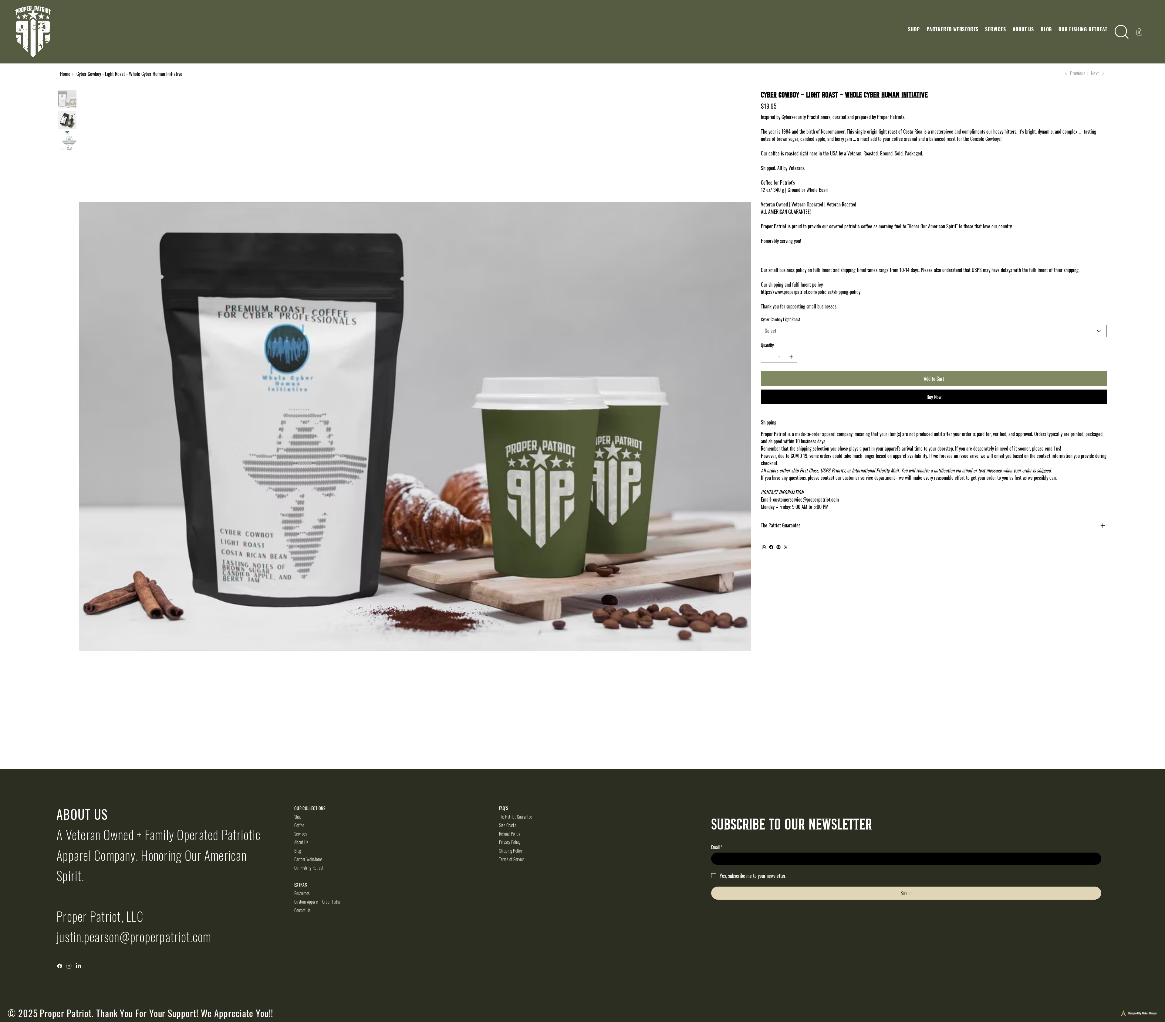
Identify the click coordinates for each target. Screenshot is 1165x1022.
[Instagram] (69, 966)
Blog (297, 850)
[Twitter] (786, 547)
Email (717, 847)
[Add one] (791, 357)
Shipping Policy (510, 850)
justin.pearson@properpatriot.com (133, 936)
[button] (914, 29)
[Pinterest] (778, 547)
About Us (301, 842)
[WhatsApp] (764, 547)
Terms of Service (512, 859)
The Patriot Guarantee (515, 816)
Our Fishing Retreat (309, 867)
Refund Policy (509, 833)
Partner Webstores (308, 859)
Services (300, 833)
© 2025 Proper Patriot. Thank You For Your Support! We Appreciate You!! (140, 1013)
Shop (298, 816)
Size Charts (507, 825)
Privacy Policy (510, 842)
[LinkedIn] (78, 966)
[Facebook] (771, 547)
